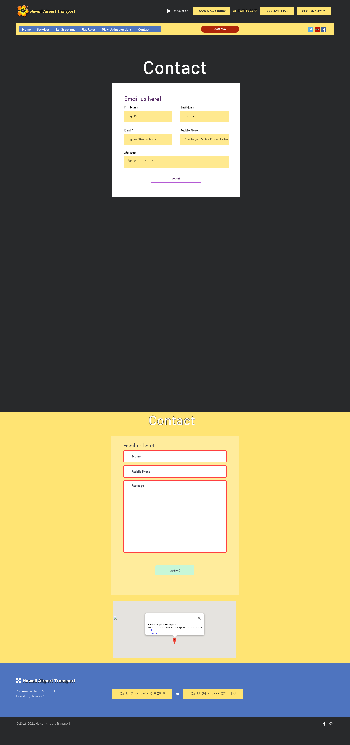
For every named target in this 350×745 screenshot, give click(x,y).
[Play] (169, 11)
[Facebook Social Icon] (323, 29)
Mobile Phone (189, 130)
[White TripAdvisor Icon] (330, 723)
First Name (131, 107)
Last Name (187, 107)
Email (127, 130)
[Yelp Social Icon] (317, 29)
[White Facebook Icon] (324, 723)
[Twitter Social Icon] (310, 29)
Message (130, 152)
